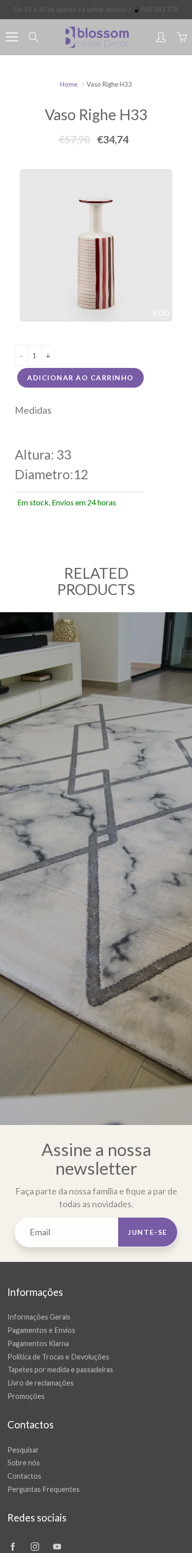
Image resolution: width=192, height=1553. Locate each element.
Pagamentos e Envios (41, 1330)
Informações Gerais (38, 1317)
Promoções (26, 1396)
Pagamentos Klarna (38, 1343)
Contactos (24, 1476)
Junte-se (147, 1232)
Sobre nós (23, 1462)
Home (68, 84)
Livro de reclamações (40, 1383)
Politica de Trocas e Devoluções (58, 1357)
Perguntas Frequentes (43, 1489)
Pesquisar (23, 1450)
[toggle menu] (11, 37)
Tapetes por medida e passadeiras (60, 1369)
